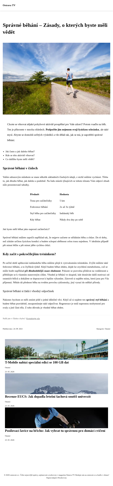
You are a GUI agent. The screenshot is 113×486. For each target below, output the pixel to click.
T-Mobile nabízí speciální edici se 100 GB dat (37, 362)
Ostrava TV (9, 5)
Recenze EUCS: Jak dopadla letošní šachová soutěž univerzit (48, 396)
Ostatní (107, 329)
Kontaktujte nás (33, 318)
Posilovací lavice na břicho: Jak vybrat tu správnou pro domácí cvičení (55, 430)
